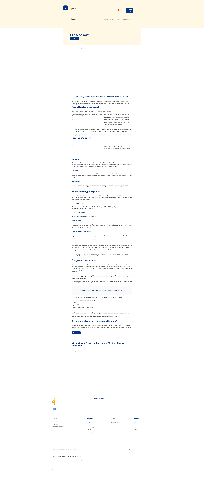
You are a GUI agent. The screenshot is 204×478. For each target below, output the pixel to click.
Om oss (135, 422)
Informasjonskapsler (135, 449)
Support (135, 427)
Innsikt (130, 19)
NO (54, 469)
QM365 (77, 48)
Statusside (113, 449)
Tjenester (118, 19)
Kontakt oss (74, 38)
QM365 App (90, 429)
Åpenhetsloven (143, 449)
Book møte (130, 10)
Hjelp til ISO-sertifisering (115, 422)
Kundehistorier (125, 19)
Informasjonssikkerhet (91, 427)
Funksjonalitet (111, 19)
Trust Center (119, 449)
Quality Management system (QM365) (58, 426)
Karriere (135, 429)
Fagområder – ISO (84, 48)
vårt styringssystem (83, 268)
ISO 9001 (74, 101)
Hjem (73, 48)
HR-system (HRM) (55, 424)
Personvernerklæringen (127, 449)
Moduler (89, 422)
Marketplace (113, 427)
